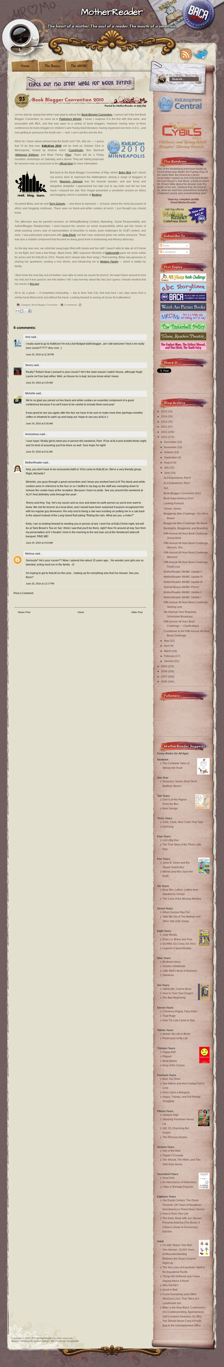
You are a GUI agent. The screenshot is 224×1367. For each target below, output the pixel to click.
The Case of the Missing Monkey (182, 898)
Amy (27, 337)
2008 (164, 671)
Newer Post (24, 612)
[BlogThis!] (21, 311)
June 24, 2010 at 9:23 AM (39, 542)
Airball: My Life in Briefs (176, 1033)
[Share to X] (26, 311)
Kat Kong (168, 826)
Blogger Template (20, 1341)
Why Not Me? (170, 1285)
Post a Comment (23, 593)
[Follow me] (200, 54)
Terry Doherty (57, 203)
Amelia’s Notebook (174, 966)
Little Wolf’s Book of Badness (180, 970)
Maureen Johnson (71, 181)
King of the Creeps (174, 1065)
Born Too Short (171, 1078)
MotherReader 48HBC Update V (183, 571)
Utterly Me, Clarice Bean (177, 988)
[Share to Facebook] (30, 311)
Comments (169, 252)
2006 (164, 681)
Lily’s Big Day (171, 840)
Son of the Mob (171, 1150)
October (169, 452)
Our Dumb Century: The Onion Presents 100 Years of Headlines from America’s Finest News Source (184, 1205)
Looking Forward (174, 503)
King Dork (168, 1177)
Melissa (29, 553)
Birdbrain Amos (172, 961)
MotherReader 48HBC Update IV (183, 576)
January (169, 661)
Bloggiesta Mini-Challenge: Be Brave (186, 523)
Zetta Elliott (69, 235)
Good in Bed (170, 1289)
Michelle (30, 393)
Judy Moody (170, 934)
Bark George (170, 808)
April (167, 645)
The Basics (52, 66)
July (167, 467)
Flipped (167, 1056)
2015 (164, 411)
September (171, 457)
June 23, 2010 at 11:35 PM (40, 354)
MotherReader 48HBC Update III (183, 582)
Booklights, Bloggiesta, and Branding (186, 528)
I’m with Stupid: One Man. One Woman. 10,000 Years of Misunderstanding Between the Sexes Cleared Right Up (179, 1254)
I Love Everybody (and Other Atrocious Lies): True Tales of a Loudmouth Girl (181, 1299)
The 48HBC (79, 66)
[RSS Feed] (185, 54)
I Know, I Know (172, 508)
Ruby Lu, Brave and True (177, 939)
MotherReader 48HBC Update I (182, 597)
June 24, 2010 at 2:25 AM (39, 382)
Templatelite (72, 1341)
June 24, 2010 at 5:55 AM (39, 423)
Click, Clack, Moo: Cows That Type (183, 822)
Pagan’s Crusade (173, 1155)
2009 (164, 666)
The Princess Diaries (175, 1137)
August (168, 462)
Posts (165, 245)
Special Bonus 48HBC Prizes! (181, 587)
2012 (164, 426)
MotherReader (112, 12)
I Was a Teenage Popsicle (178, 1186)
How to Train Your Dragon (178, 993)
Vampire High (171, 1114)
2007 (164, 676)
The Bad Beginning (174, 997)
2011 (164, 432)
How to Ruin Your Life (175, 1213)
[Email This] (17, 311)
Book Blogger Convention (97, 114)
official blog (66, 163)
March (168, 651)
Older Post (137, 612)
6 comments (71, 305)
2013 (164, 421)
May (167, 640)
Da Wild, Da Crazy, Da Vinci (179, 943)
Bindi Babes (170, 1061)
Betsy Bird (125, 172)
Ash (166, 488)
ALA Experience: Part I (177, 483)
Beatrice (97, 194)
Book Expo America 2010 (179, 498)
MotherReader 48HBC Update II (183, 592)
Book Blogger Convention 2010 (68, 100)
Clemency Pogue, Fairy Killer (180, 1011)
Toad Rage (169, 1015)
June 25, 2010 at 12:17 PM (40, 583)
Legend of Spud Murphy (177, 948)
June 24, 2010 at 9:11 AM (39, 451)
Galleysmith (112, 252)
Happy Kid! (169, 1052)
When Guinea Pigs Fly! (176, 912)
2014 (164, 416)
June (167, 472)
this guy (34, 283)
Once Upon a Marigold (176, 1092)
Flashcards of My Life (175, 1038)
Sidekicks (168, 975)
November (170, 447)
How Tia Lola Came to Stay (179, 1020)
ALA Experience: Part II (177, 477)
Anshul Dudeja (41, 1341)
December (170, 442)
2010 (164, 437)
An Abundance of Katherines (179, 1182)
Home (25, 66)
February (169, 656)
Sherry (29, 365)
